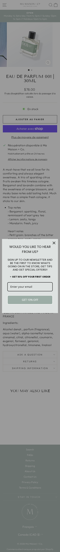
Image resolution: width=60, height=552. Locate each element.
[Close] (54, 243)
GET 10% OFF (30, 300)
